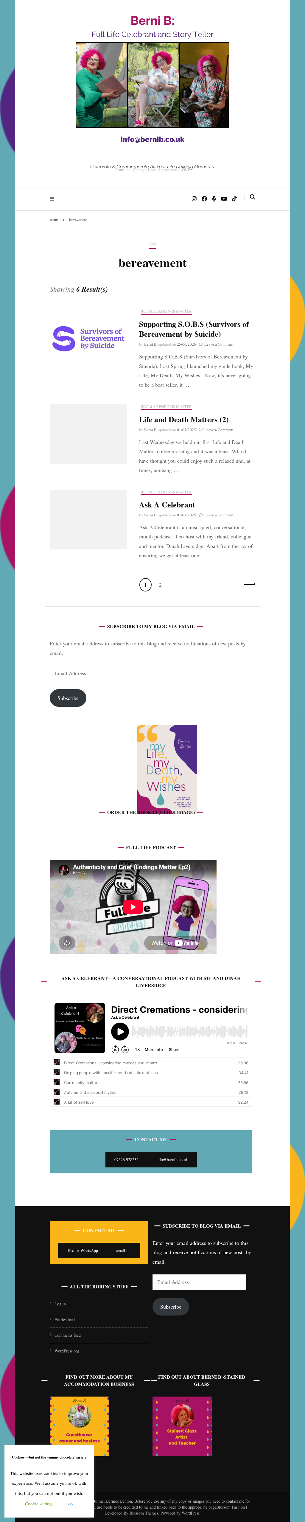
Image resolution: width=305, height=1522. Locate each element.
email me (123, 1250)
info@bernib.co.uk (172, 1159)
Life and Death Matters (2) (184, 419)
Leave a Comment (219, 344)
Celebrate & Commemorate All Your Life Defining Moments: (152, 167)
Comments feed (68, 1335)
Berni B (150, 344)
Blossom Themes (143, 1513)
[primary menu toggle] (53, 198)
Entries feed (65, 1319)
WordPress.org (67, 1351)
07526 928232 (126, 1159)
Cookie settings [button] (39, 1504)
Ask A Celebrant (167, 504)
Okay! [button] (69, 1504)
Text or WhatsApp (82, 1250)
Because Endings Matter (166, 311)
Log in (60, 1304)
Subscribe (68, 697)
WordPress (191, 1513)
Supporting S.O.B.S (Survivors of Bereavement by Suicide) (194, 329)
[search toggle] (252, 197)
